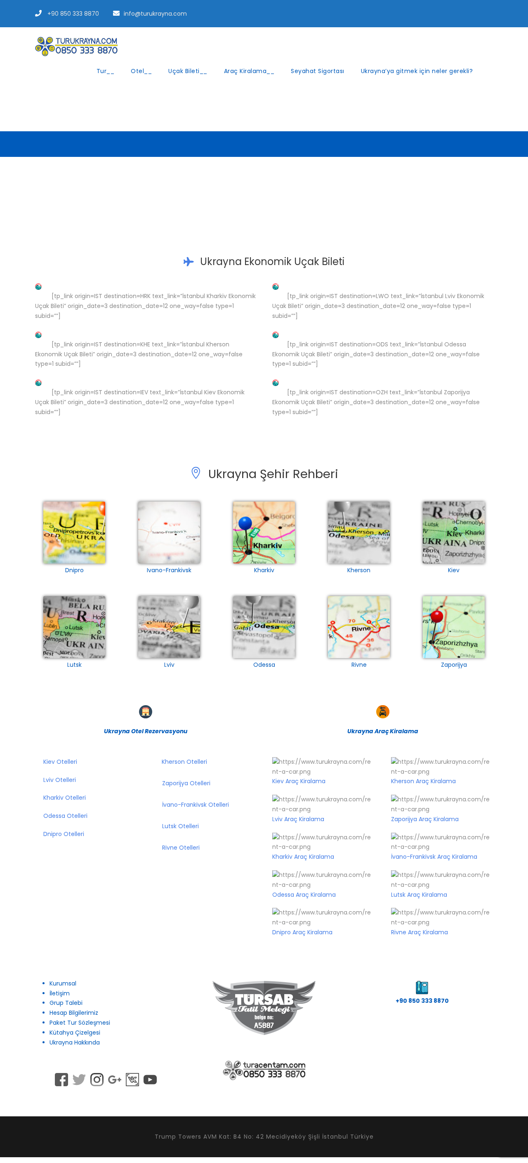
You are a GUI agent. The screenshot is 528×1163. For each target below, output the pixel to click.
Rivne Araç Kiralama (419, 932)
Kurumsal (63, 983)
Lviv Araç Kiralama (298, 819)
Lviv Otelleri (59, 780)
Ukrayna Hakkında (75, 1042)
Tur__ (106, 71)
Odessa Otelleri (65, 816)
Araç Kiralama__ (249, 71)
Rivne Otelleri (181, 847)
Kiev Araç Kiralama (298, 781)
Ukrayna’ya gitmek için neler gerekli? (417, 71)
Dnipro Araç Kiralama (302, 932)
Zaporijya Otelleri (186, 783)
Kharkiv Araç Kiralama (303, 857)
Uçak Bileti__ (187, 71)
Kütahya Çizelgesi (75, 1032)
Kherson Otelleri (184, 762)
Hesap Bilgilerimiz (74, 1013)
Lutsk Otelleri (180, 826)
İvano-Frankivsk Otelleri (195, 805)
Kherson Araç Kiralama (423, 781)
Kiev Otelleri (59, 762)
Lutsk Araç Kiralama (419, 895)
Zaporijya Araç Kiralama (425, 819)
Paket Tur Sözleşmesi (80, 1023)
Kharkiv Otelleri (64, 797)
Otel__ (141, 71)
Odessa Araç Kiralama (304, 895)
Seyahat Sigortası (317, 71)
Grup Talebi (66, 1003)
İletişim (60, 993)
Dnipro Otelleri (63, 834)
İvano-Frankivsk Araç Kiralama (434, 857)
